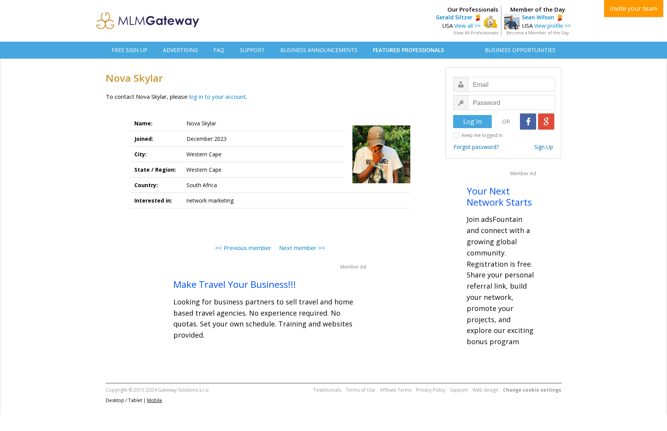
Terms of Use (360, 390)
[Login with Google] (546, 121)
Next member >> (302, 248)
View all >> (467, 25)
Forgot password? (476, 146)
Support (459, 390)
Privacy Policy (430, 390)
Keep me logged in (482, 135)
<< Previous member (243, 248)
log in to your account (217, 96)
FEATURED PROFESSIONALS (408, 50)
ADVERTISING (180, 50)
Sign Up (543, 146)
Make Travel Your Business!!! (234, 284)
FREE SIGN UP (129, 50)
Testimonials (327, 390)
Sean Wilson (538, 17)
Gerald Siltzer (454, 17)
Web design (485, 390)
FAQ (218, 50)
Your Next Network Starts (499, 196)
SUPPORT (252, 50)
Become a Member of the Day (537, 32)
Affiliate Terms (395, 390)
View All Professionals (476, 32)
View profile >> (552, 25)
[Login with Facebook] (528, 121)
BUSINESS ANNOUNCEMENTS (318, 50)
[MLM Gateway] (148, 27)
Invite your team (633, 8)
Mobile (154, 400)
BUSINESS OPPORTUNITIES (520, 50)
